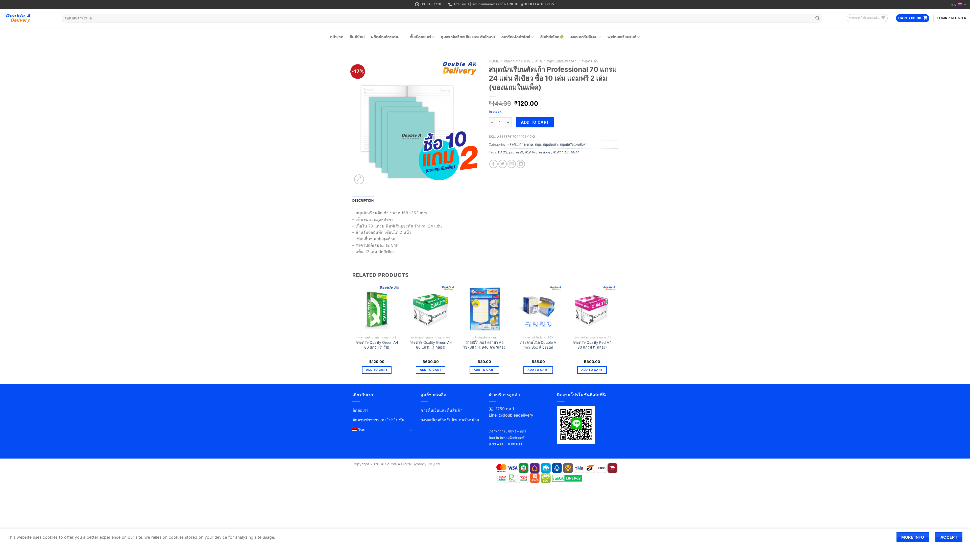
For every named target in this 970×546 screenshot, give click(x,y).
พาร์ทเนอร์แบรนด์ (622, 37)
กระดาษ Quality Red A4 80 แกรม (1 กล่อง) (592, 344)
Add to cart (535, 122)
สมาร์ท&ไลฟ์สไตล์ (515, 37)
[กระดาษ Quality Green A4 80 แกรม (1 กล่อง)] (430, 308)
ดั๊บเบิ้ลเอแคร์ (420, 37)
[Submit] (817, 18)
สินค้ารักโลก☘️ (552, 37)
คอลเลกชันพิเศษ (583, 37)
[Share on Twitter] (502, 164)
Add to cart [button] (377, 370)
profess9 (516, 152)
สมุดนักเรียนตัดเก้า (566, 152)
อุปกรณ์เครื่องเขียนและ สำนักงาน (468, 37)
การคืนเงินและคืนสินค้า (442, 410)
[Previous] (352, 333)
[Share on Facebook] (493, 164)
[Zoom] (359, 179)
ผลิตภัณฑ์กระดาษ (385, 37)
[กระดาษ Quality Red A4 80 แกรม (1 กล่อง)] (592, 308)
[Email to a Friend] (511, 164)
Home (494, 61)
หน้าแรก (336, 37)
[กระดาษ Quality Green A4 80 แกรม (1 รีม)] (376, 308)
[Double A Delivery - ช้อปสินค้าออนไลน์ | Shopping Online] (29, 18)
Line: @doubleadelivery (511, 415)
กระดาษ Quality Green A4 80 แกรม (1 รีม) (377, 344)
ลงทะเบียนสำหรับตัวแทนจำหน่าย (450, 419)
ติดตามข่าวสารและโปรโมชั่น (378, 419)
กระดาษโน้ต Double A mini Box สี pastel (538, 344)
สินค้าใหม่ (357, 37)
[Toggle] (411, 430)
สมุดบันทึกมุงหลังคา (561, 61)
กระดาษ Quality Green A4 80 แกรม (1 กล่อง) (430, 344)
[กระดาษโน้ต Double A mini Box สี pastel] (538, 308)
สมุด (538, 61)
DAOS (502, 152)
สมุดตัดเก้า (589, 61)
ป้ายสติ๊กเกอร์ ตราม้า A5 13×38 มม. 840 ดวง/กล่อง (484, 344)
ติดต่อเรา (360, 410)
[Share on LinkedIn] (521, 164)
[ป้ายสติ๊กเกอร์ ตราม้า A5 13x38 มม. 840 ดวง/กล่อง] (484, 308)
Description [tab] (363, 200)
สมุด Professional (538, 152)
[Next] (616, 333)
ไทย (953, 4)
